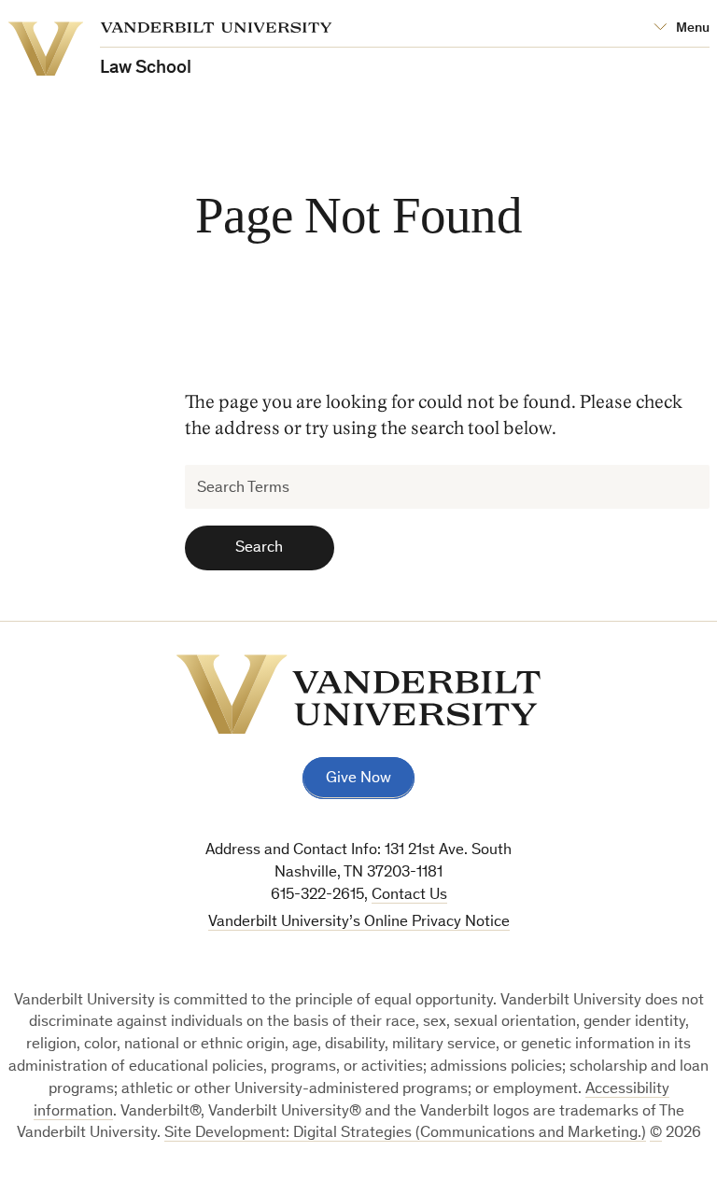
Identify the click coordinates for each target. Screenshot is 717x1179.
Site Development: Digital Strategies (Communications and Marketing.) (405, 1134)
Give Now (358, 779)
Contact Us (409, 896)
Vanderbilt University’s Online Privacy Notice (359, 923)
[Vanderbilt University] (358, 694)
